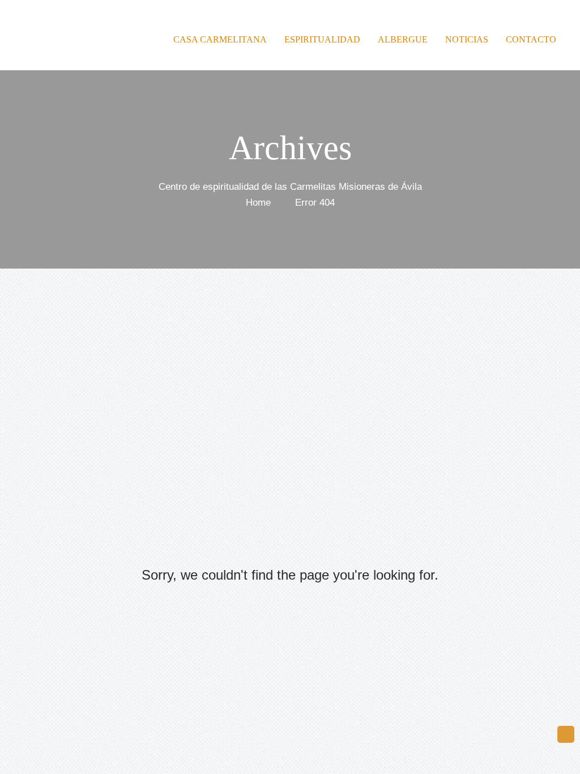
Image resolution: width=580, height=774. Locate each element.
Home (258, 202)
